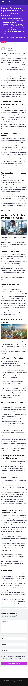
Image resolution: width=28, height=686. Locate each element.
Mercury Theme (14, 681)
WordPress (22, 680)
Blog (4, 42)
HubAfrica (5, 2)
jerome (10, 48)
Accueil (2, 37)
